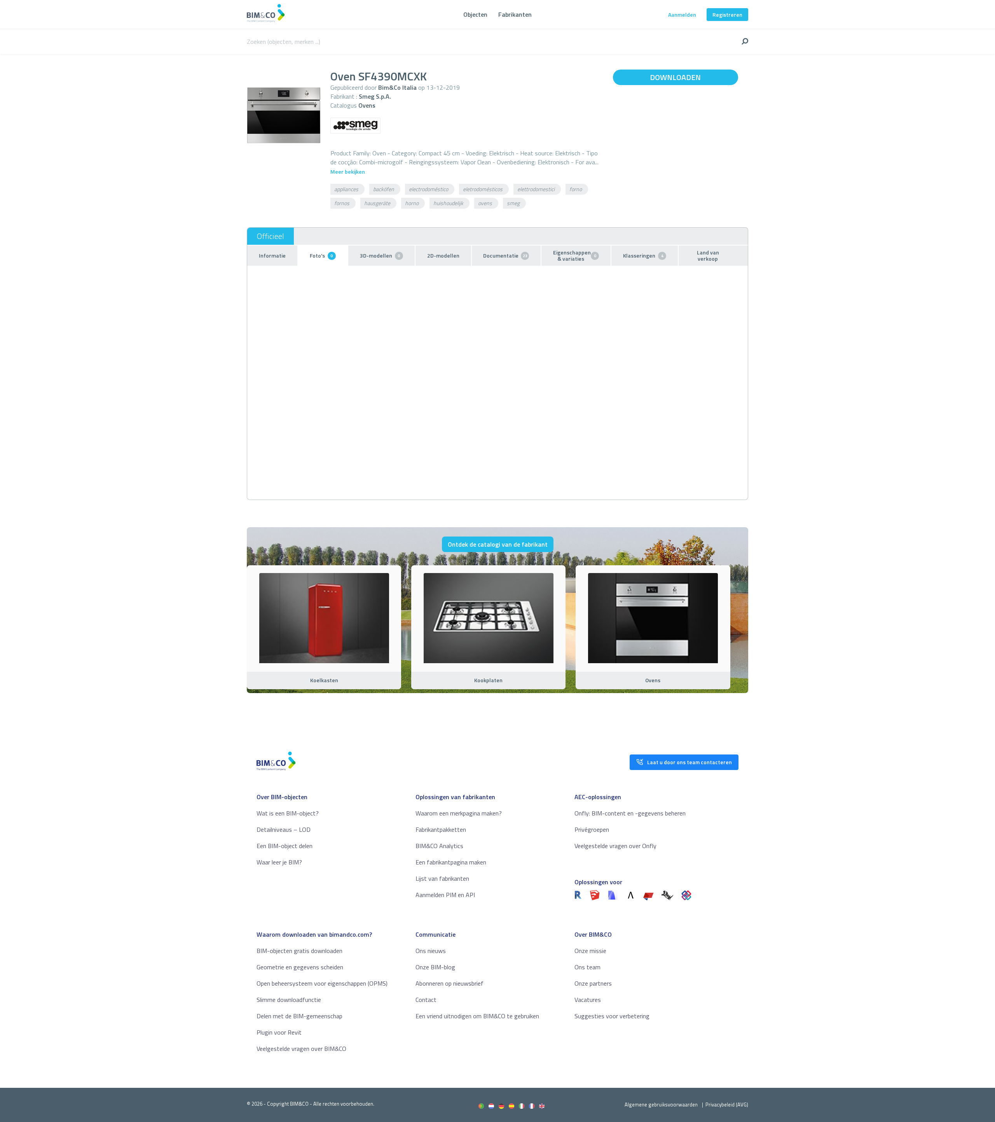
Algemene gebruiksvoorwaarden (661, 1104)
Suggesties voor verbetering (611, 1016)
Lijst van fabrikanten (442, 878)
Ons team (587, 967)
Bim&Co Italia (397, 87)
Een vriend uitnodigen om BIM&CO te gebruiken (477, 1016)
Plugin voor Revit (279, 1032)
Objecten (475, 14)
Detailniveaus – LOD (284, 829)
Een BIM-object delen (284, 845)
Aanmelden (682, 14)
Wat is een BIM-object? (288, 813)
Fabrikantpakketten (440, 829)
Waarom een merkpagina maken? (458, 813)
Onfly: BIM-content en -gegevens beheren (630, 813)
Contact (425, 999)
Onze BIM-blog (435, 967)
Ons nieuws (430, 950)
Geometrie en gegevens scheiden (300, 967)
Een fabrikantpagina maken (450, 862)
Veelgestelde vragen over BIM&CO (301, 1048)
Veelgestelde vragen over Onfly (615, 845)
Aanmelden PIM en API (445, 894)
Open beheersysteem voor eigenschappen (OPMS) (322, 983)
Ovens (366, 105)
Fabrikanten (515, 14)
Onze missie (590, 950)
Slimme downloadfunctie (289, 999)
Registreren (727, 14)
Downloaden (675, 77)
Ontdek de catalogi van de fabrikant (498, 544)
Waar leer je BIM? (279, 862)
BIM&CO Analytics (439, 845)
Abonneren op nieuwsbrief (449, 983)
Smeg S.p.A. (375, 96)
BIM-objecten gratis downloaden (299, 950)
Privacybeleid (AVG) (726, 1104)
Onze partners (593, 983)
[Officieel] (270, 236)
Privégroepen (591, 829)
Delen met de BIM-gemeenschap (299, 1016)
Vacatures (587, 999)
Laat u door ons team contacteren (689, 762)
